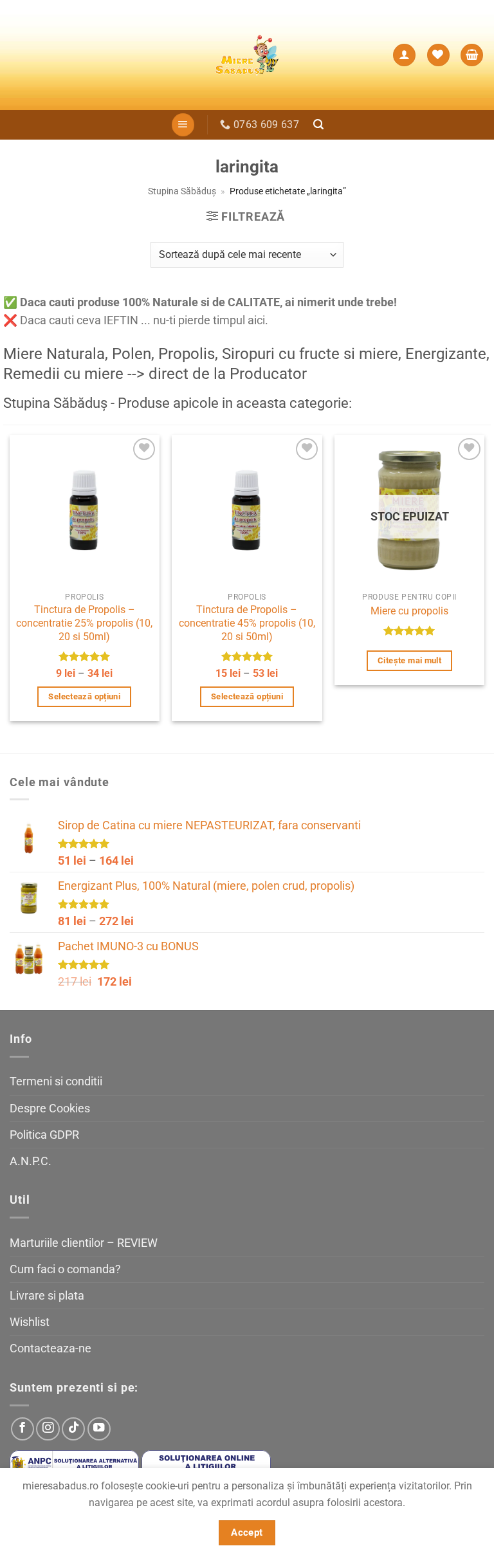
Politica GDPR (44, 1134)
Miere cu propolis (409, 611)
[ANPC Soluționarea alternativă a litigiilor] (74, 1465)
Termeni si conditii (56, 1081)
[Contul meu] (404, 55)
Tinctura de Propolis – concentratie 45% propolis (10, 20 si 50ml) (247, 622)
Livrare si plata (47, 1295)
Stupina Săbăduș (182, 191)
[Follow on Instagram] (47, 1428)
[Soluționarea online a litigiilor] (206, 1465)
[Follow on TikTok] (73, 1428)
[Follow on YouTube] (99, 1428)
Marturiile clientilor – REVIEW (84, 1243)
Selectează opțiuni (84, 696)
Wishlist (30, 1322)
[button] (472, 55)
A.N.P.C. (30, 1161)
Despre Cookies (50, 1108)
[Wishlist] (438, 55)
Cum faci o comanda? (65, 1269)
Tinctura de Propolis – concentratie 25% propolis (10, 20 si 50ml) (84, 622)
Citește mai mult (409, 660)
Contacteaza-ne (50, 1348)
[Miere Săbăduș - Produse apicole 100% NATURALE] (247, 55)
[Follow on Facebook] (22, 1428)
